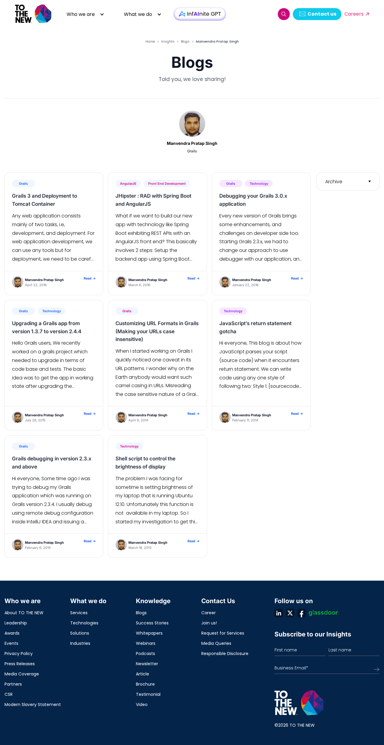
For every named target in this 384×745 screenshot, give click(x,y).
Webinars (145, 643)
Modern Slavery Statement (32, 705)
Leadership (15, 623)
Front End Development (167, 183)
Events (11, 643)
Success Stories (152, 623)
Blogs (185, 41)
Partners (13, 684)
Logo (33, 13)
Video (142, 705)
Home (150, 41)
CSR (8, 694)
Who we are (81, 14)
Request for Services (222, 633)
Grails (23, 183)
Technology (259, 183)
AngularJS (128, 183)
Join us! (209, 623)
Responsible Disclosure (224, 654)
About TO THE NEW (24, 613)
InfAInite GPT (199, 14)
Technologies (84, 623)
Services (79, 613)
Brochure (145, 684)
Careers (354, 13)
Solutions (79, 633)
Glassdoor (323, 613)
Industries (80, 643)
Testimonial (148, 694)
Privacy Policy (18, 654)
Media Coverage (21, 674)
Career (208, 613)
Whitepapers (149, 633)
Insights (168, 41)
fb (301, 613)
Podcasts (145, 654)
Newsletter (147, 664)
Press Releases (19, 664)
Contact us (322, 13)
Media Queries (216, 643)
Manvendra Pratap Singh (44, 280)
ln (278, 613)
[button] (284, 14)
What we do (138, 14)
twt (290, 613)
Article (142, 674)
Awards (12, 633)
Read (90, 278)
